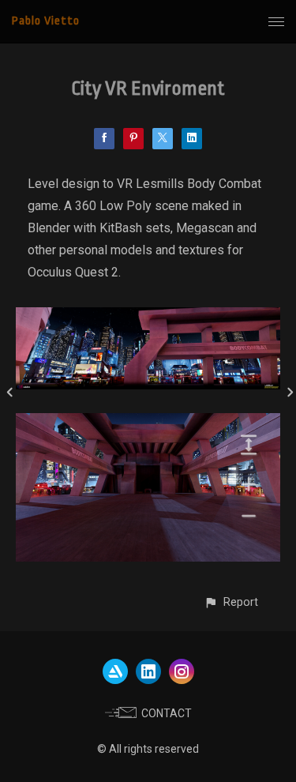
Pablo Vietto (46, 21)
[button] (230, 602)
